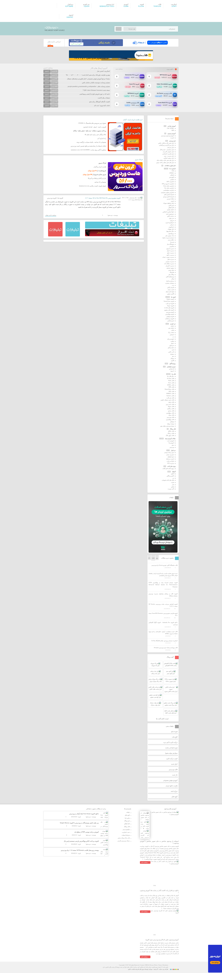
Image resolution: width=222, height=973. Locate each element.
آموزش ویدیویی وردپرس (167, 135)
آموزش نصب (170, 440)
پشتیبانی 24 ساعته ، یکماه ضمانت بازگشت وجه (91, 142)
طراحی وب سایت (163, 969)
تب (173, 336)
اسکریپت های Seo (169, 188)
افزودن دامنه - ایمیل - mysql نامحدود (94, 127)
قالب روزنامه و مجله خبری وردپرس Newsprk (165, 647)
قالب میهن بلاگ (170, 435)
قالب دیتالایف (170, 408)
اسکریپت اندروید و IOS (168, 183)
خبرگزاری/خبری (170, 222)
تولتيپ (172, 341)
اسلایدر (172, 179)
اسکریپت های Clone (168, 186)
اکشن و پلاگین (170, 476)
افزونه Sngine (170, 299)
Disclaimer (165, 965)
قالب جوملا (171, 406)
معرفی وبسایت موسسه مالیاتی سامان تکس (96, 82)
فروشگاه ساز (170, 244)
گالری (172, 360)
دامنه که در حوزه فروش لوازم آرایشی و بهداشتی (94, 94)
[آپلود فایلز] (150, 45)
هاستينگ (172, 272)
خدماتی (172, 224)
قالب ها (174, 374)
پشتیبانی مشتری (169, 283)
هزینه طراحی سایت (171, 748)
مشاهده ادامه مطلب (50, 215)
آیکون (172, 473)
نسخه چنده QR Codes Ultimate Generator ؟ (96, 90)
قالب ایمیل (171, 402)
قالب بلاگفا (171, 431)
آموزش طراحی (172, 126)
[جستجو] (119, 29)
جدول (172, 343)
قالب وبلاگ (173, 429)
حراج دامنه (174, 791)
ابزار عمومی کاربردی (168, 151)
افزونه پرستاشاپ (169, 318)
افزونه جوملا (170, 305)
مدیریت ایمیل (170, 250)
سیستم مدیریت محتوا (168, 237)
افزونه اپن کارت (170, 303)
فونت (172, 482)
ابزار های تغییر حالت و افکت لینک (165, 160)
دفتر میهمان (171, 229)
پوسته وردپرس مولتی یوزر (167, 426)
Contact (142, 965)
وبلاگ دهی (171, 274)
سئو (173, 445)
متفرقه (172, 354)
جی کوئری (173, 323)
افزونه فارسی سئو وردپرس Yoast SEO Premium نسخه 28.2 (163, 614)
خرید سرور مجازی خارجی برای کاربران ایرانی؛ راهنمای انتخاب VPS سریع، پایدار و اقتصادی (163, 574)
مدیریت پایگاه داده (169, 263)
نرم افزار (173, 450)
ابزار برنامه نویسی (169, 452)
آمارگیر (172, 175)
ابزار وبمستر (172, 141)
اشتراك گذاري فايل (169, 194)
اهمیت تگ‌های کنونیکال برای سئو (99, 102)
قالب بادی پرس (170, 404)
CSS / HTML (170, 128)
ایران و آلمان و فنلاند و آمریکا (97, 178)
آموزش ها (171, 443)
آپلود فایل (174, 796)
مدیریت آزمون (170, 248)
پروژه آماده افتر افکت (168, 468)
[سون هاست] (96, 45)
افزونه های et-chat (169, 307)
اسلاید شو (171, 328)
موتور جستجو (170, 268)
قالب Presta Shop (169, 389)
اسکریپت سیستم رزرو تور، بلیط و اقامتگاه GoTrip (164, 640)
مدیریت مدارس (170, 261)
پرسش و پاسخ (170, 281)
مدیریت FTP (170, 463)
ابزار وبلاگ (127, 821)
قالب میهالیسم (170, 413)
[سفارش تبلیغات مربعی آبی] (72, 236)
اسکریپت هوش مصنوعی (167, 192)
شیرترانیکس (170, 320)
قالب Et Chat (170, 378)
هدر (173, 484)
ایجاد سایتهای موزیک (168, 203)
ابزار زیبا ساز (170, 147)
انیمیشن (172, 334)
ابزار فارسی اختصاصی (168, 154)
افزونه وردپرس (52, 198)
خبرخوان (171, 345)
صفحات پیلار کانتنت (104, 98)
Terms (160, 965)
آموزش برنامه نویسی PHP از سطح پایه (86, 832)
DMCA (147, 965)
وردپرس (172, 447)
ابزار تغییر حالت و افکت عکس (166, 143)
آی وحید (156, 969)
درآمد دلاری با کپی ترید (170, 742)
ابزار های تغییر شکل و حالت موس (165, 162)
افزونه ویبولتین (170, 316)
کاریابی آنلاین (170, 287)
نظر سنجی (171, 270)
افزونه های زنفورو (169, 310)
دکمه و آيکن (171, 347)
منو (173, 356)
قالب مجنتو (171, 411)
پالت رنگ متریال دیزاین (124, 838)
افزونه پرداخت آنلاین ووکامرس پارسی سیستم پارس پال (81, 841)
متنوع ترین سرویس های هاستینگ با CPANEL (92, 123)
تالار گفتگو (171, 207)
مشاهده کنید (144, 862)
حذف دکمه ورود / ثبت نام (102, 105)
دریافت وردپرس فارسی (123, 840)
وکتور (172, 486)
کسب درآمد (171, 289)
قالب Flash (171, 380)
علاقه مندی (171, 240)
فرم (173, 349)
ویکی (172, 278)
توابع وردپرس (126, 829)
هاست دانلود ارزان (171, 786)
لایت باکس (171, 352)
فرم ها (172, 242)
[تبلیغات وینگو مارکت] (163, 552)
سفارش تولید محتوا (171, 753)
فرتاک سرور (139, 159)
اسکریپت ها (173, 168)
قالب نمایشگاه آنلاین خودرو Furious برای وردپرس (164, 565)
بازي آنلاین (171, 205)
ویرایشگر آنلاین (170, 276)
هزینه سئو (174, 731)
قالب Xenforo (170, 395)
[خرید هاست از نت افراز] (112, 235)
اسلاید (172, 326)
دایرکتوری (171, 227)
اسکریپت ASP (170, 181)
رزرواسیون (171, 233)
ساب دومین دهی (169, 235)
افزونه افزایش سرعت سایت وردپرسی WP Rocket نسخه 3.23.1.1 (163, 605)
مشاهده (50, 46)
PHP (173, 130)
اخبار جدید (174, 764)
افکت (172, 330)
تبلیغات (128, 812)
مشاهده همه (119, 69)
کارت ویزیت (171, 489)
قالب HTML (170, 385)
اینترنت (172, 137)
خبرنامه (172, 220)
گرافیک (174, 471)
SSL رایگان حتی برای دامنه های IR (95, 134)
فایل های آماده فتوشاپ (168, 480)
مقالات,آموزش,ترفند (170, 438)
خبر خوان (171, 218)
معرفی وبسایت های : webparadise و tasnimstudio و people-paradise (89, 86)
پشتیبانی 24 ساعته (100, 182)
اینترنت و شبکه (170, 459)
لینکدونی (172, 246)
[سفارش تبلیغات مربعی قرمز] (55, 236)
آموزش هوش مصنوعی (170, 780)
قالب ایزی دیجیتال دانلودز (167, 400)
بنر (173, 478)
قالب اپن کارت (170, 398)
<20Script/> (51, 27)
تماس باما (127, 818)
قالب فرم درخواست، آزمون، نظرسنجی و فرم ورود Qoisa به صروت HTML (163, 632)
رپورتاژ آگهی (172, 363)
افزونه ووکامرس (169, 314)
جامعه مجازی (170, 209)
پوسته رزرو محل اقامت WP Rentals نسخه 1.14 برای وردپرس (80, 850)
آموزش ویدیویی (171, 133)
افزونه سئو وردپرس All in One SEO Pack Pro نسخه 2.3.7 (103, 198)
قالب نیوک (171, 415)
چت (173, 285)
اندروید (172, 371)
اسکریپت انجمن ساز (103, 71)
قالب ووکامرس (170, 419)
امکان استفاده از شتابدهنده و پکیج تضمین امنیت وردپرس (88, 146)
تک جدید (174, 775)
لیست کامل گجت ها (162, 719)
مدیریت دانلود (170, 255)
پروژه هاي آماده (171, 466)
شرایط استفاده (126, 835)
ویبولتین (172, 421)
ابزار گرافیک (171, 456)
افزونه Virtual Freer (169, 301)
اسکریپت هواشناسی (168, 190)
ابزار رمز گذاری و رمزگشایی (166, 145)
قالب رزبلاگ (171, 433)
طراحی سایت (170, 461)
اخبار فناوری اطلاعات (170, 165)
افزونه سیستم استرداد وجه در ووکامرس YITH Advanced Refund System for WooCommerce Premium (163, 584)
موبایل (172, 358)
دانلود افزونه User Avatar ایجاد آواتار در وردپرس (84, 814)
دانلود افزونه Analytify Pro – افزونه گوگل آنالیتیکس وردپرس (163, 623)
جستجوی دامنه (170, 214)
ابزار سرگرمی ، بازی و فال (167, 149)
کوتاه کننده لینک (170, 291)
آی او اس (171, 369)
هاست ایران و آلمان (100, 167)
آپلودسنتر (171, 177)
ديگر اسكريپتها (170, 231)
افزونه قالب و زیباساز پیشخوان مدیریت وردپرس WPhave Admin (163, 595)
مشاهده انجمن (48, 68)
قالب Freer (171, 382)
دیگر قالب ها (170, 376)
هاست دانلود (131, 969)
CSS (173, 170)
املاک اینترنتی (170, 199)
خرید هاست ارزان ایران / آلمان (133, 120)
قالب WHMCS (170, 393)
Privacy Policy (153, 965)
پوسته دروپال (170, 423)
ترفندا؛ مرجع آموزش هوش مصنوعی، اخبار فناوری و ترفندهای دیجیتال (88, 79)
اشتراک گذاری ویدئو (168, 196)
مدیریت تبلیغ (170, 253)
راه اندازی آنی (101, 138)
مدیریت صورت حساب (168, 257)
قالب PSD (171, 391)
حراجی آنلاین (170, 216)
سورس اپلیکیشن (171, 366)
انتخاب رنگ (171, 332)
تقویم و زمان (170, 339)
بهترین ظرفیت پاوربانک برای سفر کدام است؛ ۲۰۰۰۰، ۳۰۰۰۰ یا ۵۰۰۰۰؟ (88, 75)
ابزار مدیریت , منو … (168, 156)
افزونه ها (60, 198)
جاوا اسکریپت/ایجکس (168, 212)
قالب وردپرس (170, 417)
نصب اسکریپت (126, 832)
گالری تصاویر (170, 294)
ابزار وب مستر (170, 454)
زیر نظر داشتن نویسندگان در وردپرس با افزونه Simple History (79, 823)
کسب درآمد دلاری (171, 758)
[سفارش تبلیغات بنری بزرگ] (112, 228)
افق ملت (174, 737)
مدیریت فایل (170, 259)
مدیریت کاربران (170, 265)
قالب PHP (171, 387)
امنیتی (172, 201)
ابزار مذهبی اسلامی (168, 158)
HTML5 (172, 173)
